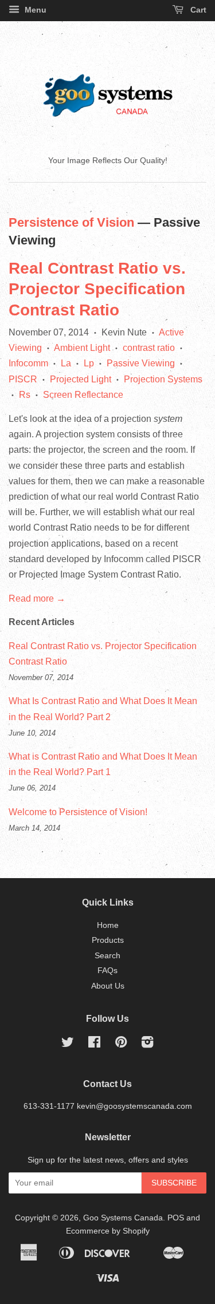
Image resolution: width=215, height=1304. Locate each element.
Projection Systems (163, 379)
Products (108, 940)
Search (107, 955)
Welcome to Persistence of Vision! (78, 812)
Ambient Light (82, 348)
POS (175, 1218)
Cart (197, 9)
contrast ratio (149, 348)
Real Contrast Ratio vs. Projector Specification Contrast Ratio (97, 289)
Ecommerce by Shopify (108, 1231)
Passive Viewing (141, 363)
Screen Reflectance (83, 395)
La (66, 363)
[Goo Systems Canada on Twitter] (67, 1044)
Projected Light (80, 379)
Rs (24, 395)
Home (108, 925)
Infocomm (28, 363)
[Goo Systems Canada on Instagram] (147, 1044)
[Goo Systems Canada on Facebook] (94, 1044)
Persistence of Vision (71, 222)
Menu (34, 9)
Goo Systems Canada (123, 1218)
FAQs (107, 970)
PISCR (23, 379)
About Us (107, 986)
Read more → (37, 598)
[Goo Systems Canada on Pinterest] (121, 1044)
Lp (89, 363)
